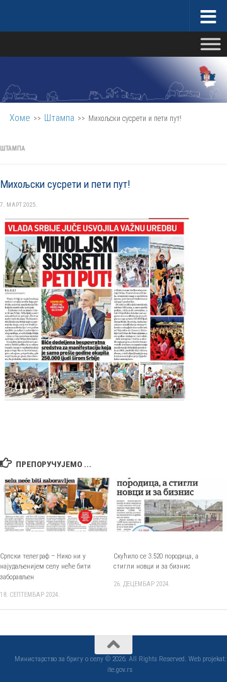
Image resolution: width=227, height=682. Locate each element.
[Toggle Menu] (211, 44)
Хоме (19, 118)
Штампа (59, 118)
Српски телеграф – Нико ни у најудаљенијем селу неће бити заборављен (45, 567)
